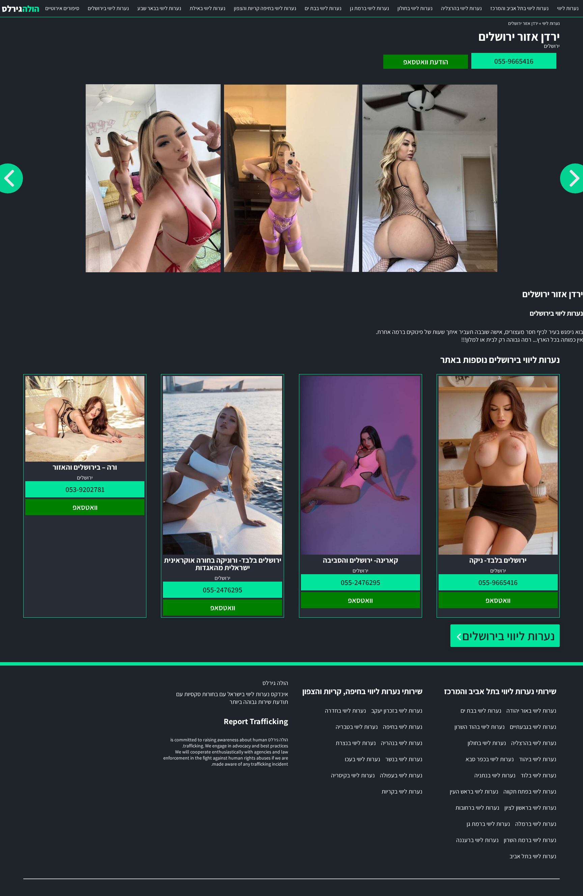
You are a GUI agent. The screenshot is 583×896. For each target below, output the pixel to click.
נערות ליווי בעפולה (401, 775)
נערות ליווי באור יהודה (531, 710)
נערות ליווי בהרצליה (461, 8)
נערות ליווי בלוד (538, 775)
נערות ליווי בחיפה (402, 727)
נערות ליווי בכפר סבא (490, 759)
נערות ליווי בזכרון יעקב (396, 710)
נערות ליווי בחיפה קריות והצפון (265, 8)
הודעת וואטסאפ (425, 61)
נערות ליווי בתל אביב (532, 856)
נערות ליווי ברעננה (477, 840)
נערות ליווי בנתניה (495, 775)
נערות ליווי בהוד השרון (479, 727)
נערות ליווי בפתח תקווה (529, 791)
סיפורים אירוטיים (62, 8)
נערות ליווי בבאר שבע (159, 8)
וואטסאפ (497, 600)
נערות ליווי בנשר (403, 759)
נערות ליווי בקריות (402, 791)
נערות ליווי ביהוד (537, 759)
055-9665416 (513, 61)
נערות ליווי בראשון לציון (530, 807)
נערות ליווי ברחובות (477, 807)
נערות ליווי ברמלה (535, 824)
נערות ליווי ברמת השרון (530, 840)
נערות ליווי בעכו (362, 759)
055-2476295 (360, 582)
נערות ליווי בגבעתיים (533, 727)
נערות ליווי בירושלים (108, 8)
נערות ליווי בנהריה (401, 743)
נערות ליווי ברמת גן (369, 8)
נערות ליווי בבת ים (323, 8)
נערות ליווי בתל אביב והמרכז (519, 8)
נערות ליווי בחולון (415, 8)
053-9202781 (85, 489)
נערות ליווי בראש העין (474, 791)
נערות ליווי (568, 8)
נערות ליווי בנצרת (356, 743)
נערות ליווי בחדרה (345, 710)
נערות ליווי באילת (207, 8)
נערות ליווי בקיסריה (353, 775)
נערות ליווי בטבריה (357, 727)
